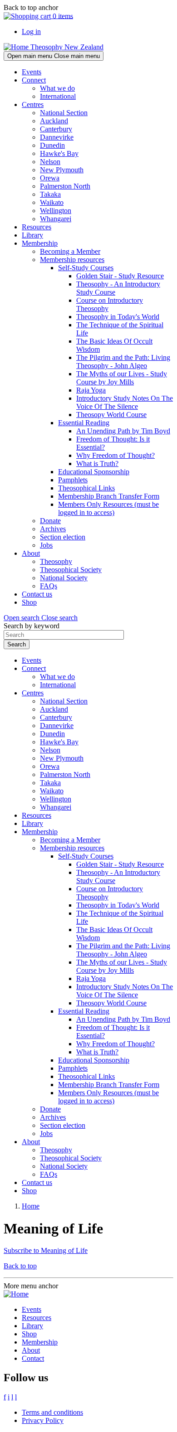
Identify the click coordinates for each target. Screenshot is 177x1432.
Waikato (52, 202)
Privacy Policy (43, 1420)
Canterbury (56, 129)
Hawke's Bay (59, 153)
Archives (53, 529)
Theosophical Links (86, 488)
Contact (33, 1358)
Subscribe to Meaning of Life (46, 1250)
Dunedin (52, 145)
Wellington (55, 210)
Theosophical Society (71, 569)
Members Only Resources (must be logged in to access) (108, 508)
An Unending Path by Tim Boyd (123, 431)
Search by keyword (31, 626)
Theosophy (56, 561)
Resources (36, 227)
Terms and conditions (52, 1412)
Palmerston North (65, 186)
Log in (31, 31)
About (31, 553)
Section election (62, 537)
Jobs (46, 545)
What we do (57, 88)
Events (31, 72)
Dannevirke (57, 137)
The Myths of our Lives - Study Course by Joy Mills (121, 378)
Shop (29, 602)
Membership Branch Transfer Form (108, 496)
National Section (64, 113)
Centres (33, 104)
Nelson (50, 161)
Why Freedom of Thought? (115, 455)
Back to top (20, 1266)
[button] (41, 617)
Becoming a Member (70, 251)
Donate (50, 520)
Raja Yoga (91, 390)
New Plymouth (62, 170)
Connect (34, 80)
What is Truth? (97, 463)
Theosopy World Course (111, 414)
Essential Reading (83, 423)
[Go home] (16, 1294)
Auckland (54, 121)
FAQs (48, 586)
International (58, 96)
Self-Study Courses (85, 268)
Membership (40, 243)
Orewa (49, 178)
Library (32, 235)
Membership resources (72, 259)
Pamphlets (73, 480)
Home (30, 1206)
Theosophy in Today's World (117, 316)
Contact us (37, 594)
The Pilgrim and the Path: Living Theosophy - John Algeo (123, 361)
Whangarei (55, 219)
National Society (64, 578)
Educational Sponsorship (93, 472)
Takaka (50, 194)
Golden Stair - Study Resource (120, 276)
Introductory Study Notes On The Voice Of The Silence (124, 402)
